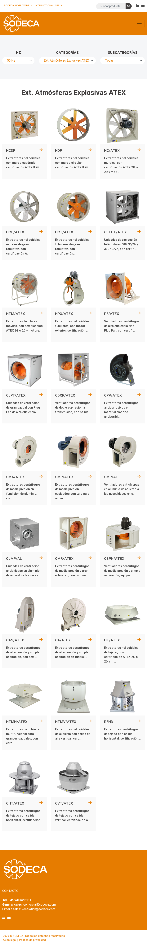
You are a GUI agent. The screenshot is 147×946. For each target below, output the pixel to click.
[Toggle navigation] (139, 23)
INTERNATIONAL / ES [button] (47, 5)
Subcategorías (122, 52)
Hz (18, 52)
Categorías (67, 52)
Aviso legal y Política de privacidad (24, 940)
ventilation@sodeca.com (38, 909)
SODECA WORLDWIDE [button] (17, 5)
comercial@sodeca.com (39, 904)
